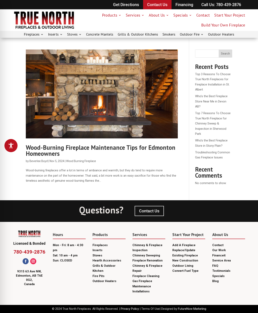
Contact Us (157, 4)
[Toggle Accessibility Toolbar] (11, 146)
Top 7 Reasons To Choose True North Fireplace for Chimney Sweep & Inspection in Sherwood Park (213, 123)
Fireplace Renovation (147, 260)
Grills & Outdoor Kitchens (138, 35)
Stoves (72, 35)
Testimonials (221, 271)
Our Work (219, 250)
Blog (215, 281)
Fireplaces (32, 35)
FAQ (215, 266)
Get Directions (126, 4)
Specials (180, 15)
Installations (141, 291)
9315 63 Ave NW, (29, 271)
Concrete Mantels (99, 35)
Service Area (221, 260)
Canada (29, 284)
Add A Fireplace (184, 245)
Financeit (219, 255)
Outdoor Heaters (221, 35)
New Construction (185, 260)
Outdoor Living (182, 266)
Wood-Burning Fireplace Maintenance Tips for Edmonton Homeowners (100, 150)
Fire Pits (98, 276)
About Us (157, 15)
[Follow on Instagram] (33, 261)
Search (225, 53)
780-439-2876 (29, 252)
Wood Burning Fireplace (81, 161)
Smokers (168, 35)
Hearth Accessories (107, 260)
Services (133, 15)
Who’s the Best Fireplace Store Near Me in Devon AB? (211, 101)
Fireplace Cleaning (145, 276)
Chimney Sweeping (146, 255)
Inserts (53, 35)
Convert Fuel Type (185, 271)
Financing (184, 4)
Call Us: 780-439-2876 (221, 4)
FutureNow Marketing (192, 309)
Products (109, 15)
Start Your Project (229, 15)
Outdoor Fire (190, 35)
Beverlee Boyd (38, 161)
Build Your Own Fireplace (223, 25)
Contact (203, 15)
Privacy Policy (130, 309)
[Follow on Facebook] (26, 261)
